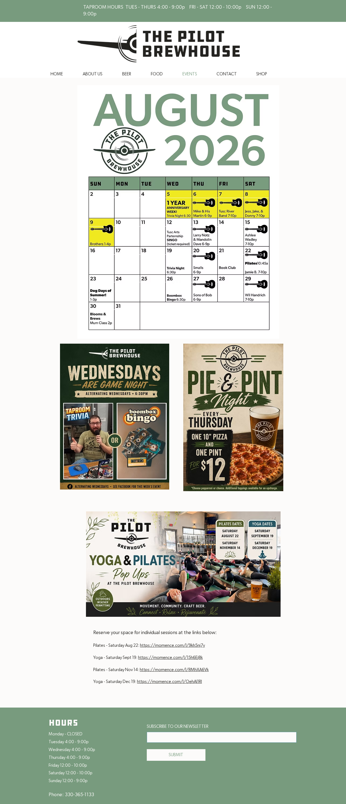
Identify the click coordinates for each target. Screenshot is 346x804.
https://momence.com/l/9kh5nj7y (172, 645)
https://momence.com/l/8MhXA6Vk (174, 670)
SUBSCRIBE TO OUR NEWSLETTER (177, 726)
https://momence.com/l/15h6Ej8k (170, 657)
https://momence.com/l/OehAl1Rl (169, 681)
